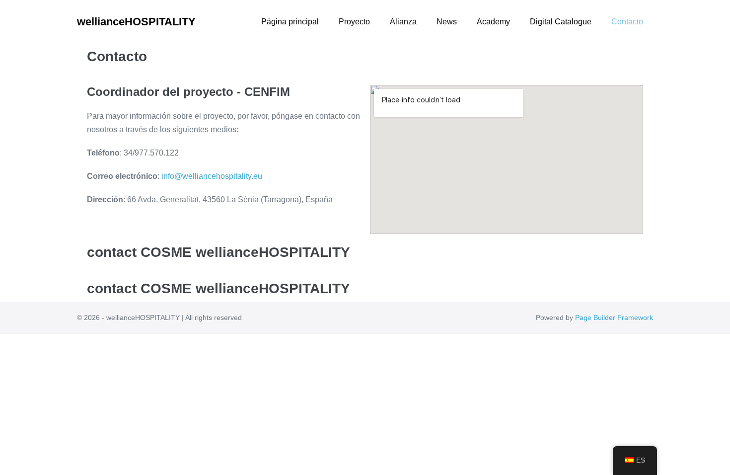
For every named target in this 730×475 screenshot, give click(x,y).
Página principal (290, 21)
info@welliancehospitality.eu (211, 176)
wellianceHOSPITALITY (136, 21)
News (447, 21)
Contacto (627, 21)
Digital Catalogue (560, 21)
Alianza (403, 21)
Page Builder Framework (614, 317)
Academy (493, 21)
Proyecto (354, 21)
